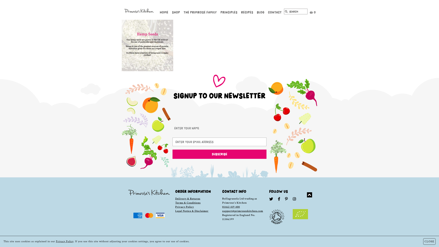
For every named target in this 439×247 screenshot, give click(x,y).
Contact (275, 12)
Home (164, 12)
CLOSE (429, 241)
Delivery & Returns (187, 199)
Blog (260, 12)
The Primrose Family (200, 12)
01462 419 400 (231, 207)
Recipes (247, 12)
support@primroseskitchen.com (242, 211)
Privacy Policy (184, 207)
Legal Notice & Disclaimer (192, 211)
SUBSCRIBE (219, 154)
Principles (229, 12)
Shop (176, 12)
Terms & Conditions (188, 203)
